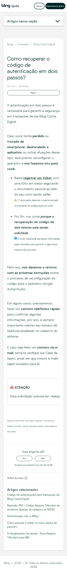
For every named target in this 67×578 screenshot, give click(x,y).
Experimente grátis (55, 6)
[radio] (24, 458)
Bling (10, 44)
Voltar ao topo (15, 478)
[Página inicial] (10, 6)
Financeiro (23, 44)
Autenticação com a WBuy (23, 516)
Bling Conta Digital (44, 44)
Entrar (39, 6)
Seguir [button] (33, 92)
